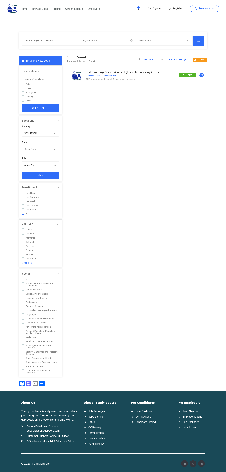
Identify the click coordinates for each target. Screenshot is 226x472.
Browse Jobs (40, 8)
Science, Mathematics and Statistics (38, 346)
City (24, 158)
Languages (31, 314)
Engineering (31, 302)
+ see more (27, 263)
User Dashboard (145, 411)
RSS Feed (201, 60)
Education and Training (36, 298)
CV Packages (96, 427)
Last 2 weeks (32, 205)
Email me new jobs (37, 60)
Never (28, 101)
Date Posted (29, 187)
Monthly (29, 96)
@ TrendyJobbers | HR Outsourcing (102, 76)
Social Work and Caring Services (41, 362)
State (24, 142)
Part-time (30, 246)
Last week (30, 201)
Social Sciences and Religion (39, 358)
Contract (30, 229)
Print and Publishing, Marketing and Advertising (40, 332)
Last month (31, 209)
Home (24, 8)
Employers (94, 8)
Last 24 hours (32, 197)
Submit (40, 175)
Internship (30, 238)
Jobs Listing (95, 416)
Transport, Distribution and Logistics (38, 371)
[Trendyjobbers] (12, 8)
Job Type (27, 224)
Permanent (31, 250)
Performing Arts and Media (38, 327)
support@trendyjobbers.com (43, 430)
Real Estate (31, 337)
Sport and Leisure (34, 366)
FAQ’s (91, 422)
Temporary (31, 258)
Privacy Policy (96, 438)
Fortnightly (31, 92)
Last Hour (30, 193)
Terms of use (96, 432)
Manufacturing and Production (40, 319)
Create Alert (40, 107)
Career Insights (74, 8)
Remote (29, 254)
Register (177, 8)
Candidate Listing (146, 422)
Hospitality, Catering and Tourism (41, 310)
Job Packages (96, 411)
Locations (28, 120)
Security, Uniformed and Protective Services (42, 353)
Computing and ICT (35, 290)
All (27, 214)
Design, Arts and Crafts (37, 294)
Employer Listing (192, 416)
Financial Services (34, 306)
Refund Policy (96, 443)
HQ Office (63, 436)
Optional (30, 242)
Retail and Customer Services (39, 341)
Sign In (156, 8)
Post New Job (206, 8)
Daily (28, 84)
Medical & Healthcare (36, 323)
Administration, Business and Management (40, 284)
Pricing (56, 8)
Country (26, 126)
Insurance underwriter (125, 79)
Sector (26, 273)
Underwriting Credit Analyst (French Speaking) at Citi (123, 72)
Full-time (30, 234)
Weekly (29, 88)
